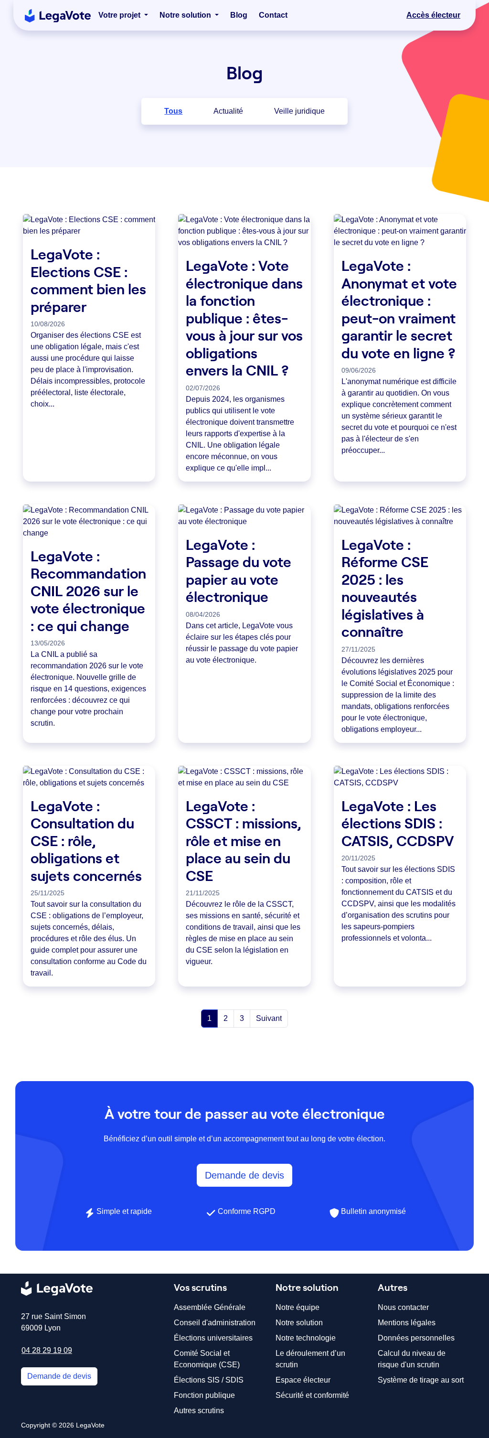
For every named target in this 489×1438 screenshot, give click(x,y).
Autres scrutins (199, 1410)
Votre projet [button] (120, 15)
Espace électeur (303, 1380)
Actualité (228, 111)
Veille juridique (299, 111)
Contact (273, 15)
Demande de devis (244, 1175)
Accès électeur (433, 15)
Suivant (269, 1018)
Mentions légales (407, 1323)
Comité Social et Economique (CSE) (207, 1359)
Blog (238, 15)
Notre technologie (306, 1338)
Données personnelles (416, 1338)
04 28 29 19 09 (46, 1350)
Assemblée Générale (209, 1307)
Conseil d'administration (214, 1323)
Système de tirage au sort (421, 1380)
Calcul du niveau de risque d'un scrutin (412, 1359)
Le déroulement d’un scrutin (310, 1359)
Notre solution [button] (186, 15)
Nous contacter (403, 1307)
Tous (173, 111)
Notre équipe (297, 1307)
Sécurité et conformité (312, 1395)
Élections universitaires (213, 1338)
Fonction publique (204, 1395)
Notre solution (299, 1323)
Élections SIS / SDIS (209, 1380)
